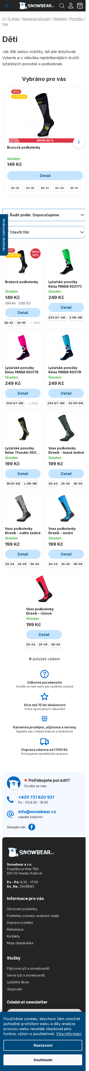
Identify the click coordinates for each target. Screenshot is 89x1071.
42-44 (59, 188)
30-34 (77, 483)
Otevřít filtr (19, 232)
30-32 (15, 188)
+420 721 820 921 (36, 797)
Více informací (68, 1033)
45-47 (74, 188)
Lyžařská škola (18, 982)
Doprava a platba (20, 922)
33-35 (30, 188)
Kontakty (13, 936)
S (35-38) (75, 317)
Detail (45, 175)
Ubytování (14, 989)
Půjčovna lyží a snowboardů (28, 968)
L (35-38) (30, 483)
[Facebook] (31, 827)
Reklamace (15, 929)
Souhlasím (43, 1060)
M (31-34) (13, 483)
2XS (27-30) (56, 317)
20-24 (53, 483)
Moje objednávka (20, 943)
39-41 (45, 188)
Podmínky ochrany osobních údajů (33, 916)
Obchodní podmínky (22, 909)
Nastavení (43, 1045)
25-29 (65, 483)
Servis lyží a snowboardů (26, 975)
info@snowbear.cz (37, 811)
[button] (78, 142)
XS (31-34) (75, 403)
